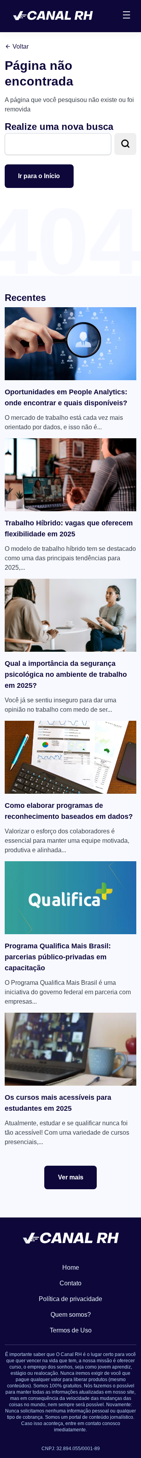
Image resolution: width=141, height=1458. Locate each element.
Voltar (20, 46)
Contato (70, 1283)
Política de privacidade (70, 1299)
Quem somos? (71, 1314)
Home (70, 1267)
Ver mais (70, 1177)
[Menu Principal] (126, 16)
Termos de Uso (71, 1330)
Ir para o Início (39, 176)
